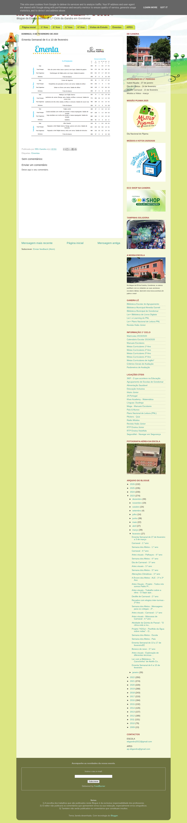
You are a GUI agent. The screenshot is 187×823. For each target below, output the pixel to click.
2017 (132, 696)
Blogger (114, 816)
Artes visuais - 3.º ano (142, 566)
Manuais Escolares (135, 343)
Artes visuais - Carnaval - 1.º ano (147, 613)
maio (134, 522)
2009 (132, 727)
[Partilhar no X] (70, 149)
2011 (132, 719)
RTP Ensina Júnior (135, 427)
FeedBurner (99, 786)
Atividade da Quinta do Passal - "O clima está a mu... (148, 624)
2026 (132, 484)
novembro (137, 503)
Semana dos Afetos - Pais (144, 639)
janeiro (135, 672)
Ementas (116, 27)
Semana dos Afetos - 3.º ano (145, 570)
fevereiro (136, 534)
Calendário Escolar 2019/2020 (141, 339)
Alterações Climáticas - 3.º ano (146, 574)
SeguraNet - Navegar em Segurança (144, 434)
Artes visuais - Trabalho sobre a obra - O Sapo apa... (146, 591)
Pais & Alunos (133, 410)
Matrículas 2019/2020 (137, 336)
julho (134, 514)
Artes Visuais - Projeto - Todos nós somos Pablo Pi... (148, 585)
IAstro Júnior (132, 392)
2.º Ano (56, 27)
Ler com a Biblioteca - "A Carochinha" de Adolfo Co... (146, 660)
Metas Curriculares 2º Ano (139, 350)
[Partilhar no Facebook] (72, 149)
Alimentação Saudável (137, 385)
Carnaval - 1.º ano (140, 543)
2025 (132, 488)
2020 (132, 685)
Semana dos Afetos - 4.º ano (145, 559)
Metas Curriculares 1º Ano (139, 346)
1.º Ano (44, 27)
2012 (132, 716)
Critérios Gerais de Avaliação (140, 364)
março (135, 530)
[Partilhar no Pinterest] (75, 149)
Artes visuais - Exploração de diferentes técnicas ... (145, 654)
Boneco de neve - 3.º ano (143, 649)
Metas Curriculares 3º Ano (139, 353)
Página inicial (29, 27)
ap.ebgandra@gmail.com (138, 749)
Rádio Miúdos (133, 420)
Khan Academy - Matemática (140, 399)
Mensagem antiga (109, 243)
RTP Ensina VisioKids (137, 431)
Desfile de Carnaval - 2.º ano (145, 596)
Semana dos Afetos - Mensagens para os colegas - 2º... (147, 607)
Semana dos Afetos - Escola (145, 635)
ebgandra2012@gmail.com (139, 742)
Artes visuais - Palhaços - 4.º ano (147, 555)
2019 (132, 689)
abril (134, 526)
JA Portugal (132, 396)
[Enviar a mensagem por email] (64, 149)
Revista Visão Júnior (136, 325)
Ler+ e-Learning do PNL (138, 318)
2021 (132, 681)
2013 (132, 712)
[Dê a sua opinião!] (67, 149)
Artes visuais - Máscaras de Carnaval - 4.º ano (144, 617)
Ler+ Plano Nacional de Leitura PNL (143, 321)
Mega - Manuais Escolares (139, 406)
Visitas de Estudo (99, 27)
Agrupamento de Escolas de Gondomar (145, 382)
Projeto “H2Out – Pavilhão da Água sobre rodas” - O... (148, 630)
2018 (132, 693)
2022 (132, 677)
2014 (132, 708)
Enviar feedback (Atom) (44, 249)
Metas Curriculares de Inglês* (140, 360)
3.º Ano (68, 27)
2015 (132, 704)
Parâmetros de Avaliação (138, 367)
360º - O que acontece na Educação (143, 378)
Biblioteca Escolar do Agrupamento (143, 304)
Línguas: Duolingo (135, 403)
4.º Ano (81, 27)
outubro (136, 507)
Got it (164, 7)
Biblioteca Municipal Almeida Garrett (143, 307)
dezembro (137, 499)
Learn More (150, 7)
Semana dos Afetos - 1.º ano (145, 547)
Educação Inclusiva (136, 389)
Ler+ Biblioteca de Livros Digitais (142, 314)
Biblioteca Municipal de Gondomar (143, 311)
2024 (132, 492)
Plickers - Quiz (133, 417)
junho (135, 518)
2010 (132, 723)
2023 (132, 496)
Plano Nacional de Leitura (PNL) (142, 413)
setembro (137, 511)
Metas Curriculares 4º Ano (139, 357)
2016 (132, 700)
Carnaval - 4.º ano (140, 551)
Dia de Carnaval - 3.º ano (143, 562)
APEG (130, 27)
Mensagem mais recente (37, 243)
